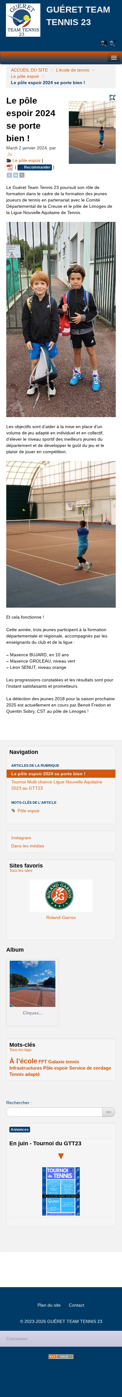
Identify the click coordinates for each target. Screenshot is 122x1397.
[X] (21, 174)
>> (108, 1112)
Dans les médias (27, 845)
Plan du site (49, 1305)
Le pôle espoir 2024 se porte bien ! (48, 773)
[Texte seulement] (112, 97)
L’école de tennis (72, 70)
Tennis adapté (24, 1074)
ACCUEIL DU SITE (29, 70)
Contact (76, 1305)
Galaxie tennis (63, 1061)
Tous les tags (20, 1050)
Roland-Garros (61, 895)
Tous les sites (20, 870)
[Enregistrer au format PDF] (10, 166)
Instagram (21, 837)
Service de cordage (90, 1068)
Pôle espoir (28, 810)
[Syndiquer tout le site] (61, 1356)
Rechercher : (19, 1102)
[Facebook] (9, 174)
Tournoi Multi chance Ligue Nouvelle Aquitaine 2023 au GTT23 (56, 785)
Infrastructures (25, 1068)
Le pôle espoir (25, 76)
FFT (42, 1061)
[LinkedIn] (15, 174)
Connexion (17, 1338)
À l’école (23, 1061)
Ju (10, 154)
